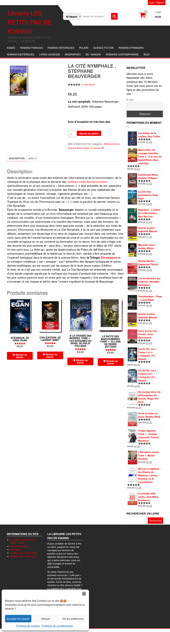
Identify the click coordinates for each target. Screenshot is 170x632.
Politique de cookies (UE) (23, 556)
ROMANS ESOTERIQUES (20, 54)
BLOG (147, 54)
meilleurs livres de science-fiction (87, 182)
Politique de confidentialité (57, 626)
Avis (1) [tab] (32, 158)
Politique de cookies (28, 626)
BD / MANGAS (93, 54)
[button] (84, 593)
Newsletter (15, 549)
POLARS (83, 47)
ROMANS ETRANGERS (131, 47)
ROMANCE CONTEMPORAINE (122, 54)
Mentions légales (19, 546)
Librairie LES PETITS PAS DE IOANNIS (30, 22)
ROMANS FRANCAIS (31, 47)
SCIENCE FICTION (103, 47)
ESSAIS (11, 47)
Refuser (46, 618)
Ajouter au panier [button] (21, 356)
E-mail (130, 99)
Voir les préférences (73, 618)
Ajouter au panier (89, 133)
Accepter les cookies (18, 618)
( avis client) (88, 84)
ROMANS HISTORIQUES (60, 47)
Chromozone (109, 257)
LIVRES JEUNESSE (49, 54)
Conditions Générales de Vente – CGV (23, 541)
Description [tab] (17, 158)
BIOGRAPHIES (73, 54)
